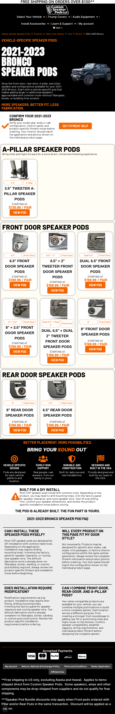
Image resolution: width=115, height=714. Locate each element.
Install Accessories (33, 23)
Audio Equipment (84, 16)
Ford (70, 34)
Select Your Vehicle (29, 16)
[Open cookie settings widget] (5, 709)
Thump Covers (57, 16)
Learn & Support (62, 23)
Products (38, 34)
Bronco (79, 34)
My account (86, 23)
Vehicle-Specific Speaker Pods (15, 34)
